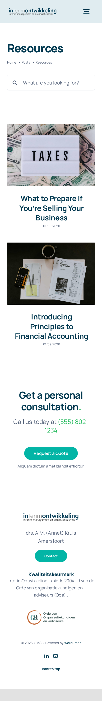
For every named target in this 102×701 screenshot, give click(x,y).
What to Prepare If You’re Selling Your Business (51, 208)
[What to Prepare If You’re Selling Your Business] (51, 155)
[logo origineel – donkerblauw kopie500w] (32, 8)
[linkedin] (46, 656)
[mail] (55, 656)
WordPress (72, 643)
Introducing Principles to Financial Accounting (51, 326)
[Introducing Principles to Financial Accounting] (51, 274)
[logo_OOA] (51, 612)
